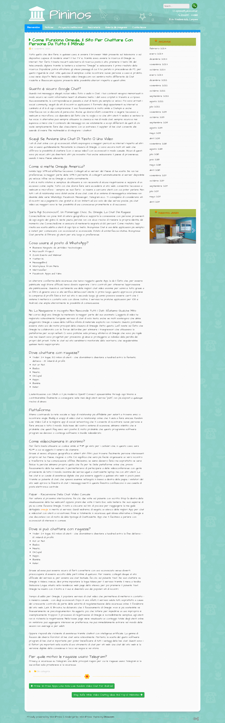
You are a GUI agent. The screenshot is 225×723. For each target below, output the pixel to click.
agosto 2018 (156, 149)
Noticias (49, 27)
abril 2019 (155, 138)
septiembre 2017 (159, 186)
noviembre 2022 (159, 85)
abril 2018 (155, 170)
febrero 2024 (158, 48)
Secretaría (94, 27)
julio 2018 (154, 154)
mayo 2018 (155, 165)
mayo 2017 (155, 196)
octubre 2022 (157, 91)
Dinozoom (109, 716)
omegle (44, 509)
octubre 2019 (157, 117)
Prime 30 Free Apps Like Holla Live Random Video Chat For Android (73, 686)
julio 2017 (154, 191)
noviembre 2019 (158, 112)
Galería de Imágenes (116, 27)
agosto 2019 (156, 128)
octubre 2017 (157, 180)
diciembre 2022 (158, 80)
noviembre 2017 (158, 175)
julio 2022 (155, 106)
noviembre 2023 (159, 64)
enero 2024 (156, 54)
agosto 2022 (156, 101)
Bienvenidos (33, 27)
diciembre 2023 (158, 59)
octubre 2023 (157, 69)
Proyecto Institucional (70, 27)
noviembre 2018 (158, 143)
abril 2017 (155, 202)
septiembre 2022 (159, 96)
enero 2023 (156, 75)
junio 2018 (154, 159)
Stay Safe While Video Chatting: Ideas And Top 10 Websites (106, 695)
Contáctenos (139, 27)
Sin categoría (43, 671)
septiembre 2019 (159, 122)
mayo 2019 (155, 133)
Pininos (70, 15)
